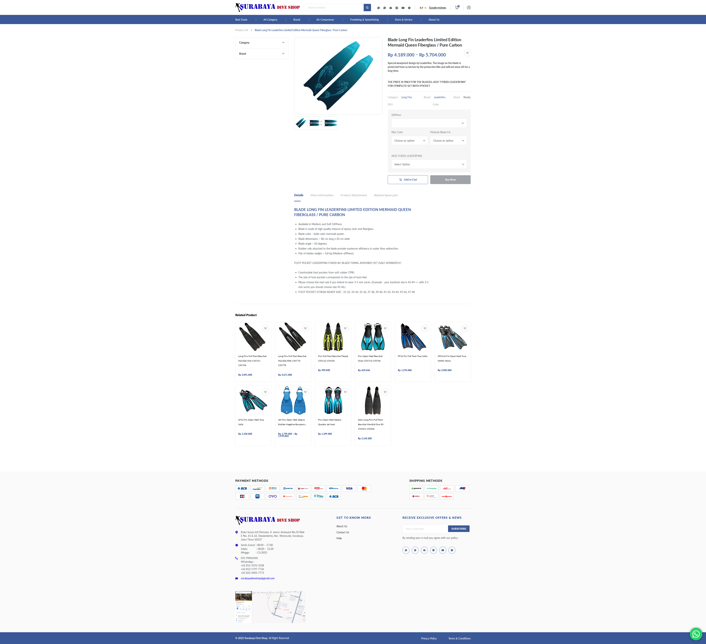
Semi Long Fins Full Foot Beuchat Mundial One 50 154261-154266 (370, 424)
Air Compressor (325, 19)
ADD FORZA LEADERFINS (406, 155)
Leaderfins (439, 97)
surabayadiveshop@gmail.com (258, 578)
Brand (296, 19)
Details (298, 195)
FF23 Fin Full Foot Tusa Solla (412, 356)
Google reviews (437, 7)
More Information (322, 195)
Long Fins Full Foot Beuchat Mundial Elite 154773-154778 (292, 361)
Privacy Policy (429, 638)
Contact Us (342, 532)
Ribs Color (397, 132)
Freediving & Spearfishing (364, 19)
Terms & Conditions (459, 638)
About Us (434, 19)
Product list (241, 30)
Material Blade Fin (440, 132)
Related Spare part (386, 195)
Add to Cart (410, 179)
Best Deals (241, 19)
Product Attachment (354, 195)
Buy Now (450, 179)
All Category (270, 19)
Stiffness (396, 114)
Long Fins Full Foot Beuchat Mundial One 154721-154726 (252, 361)
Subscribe (458, 528)
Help (339, 538)
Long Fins (406, 97)
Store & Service (403, 19)
